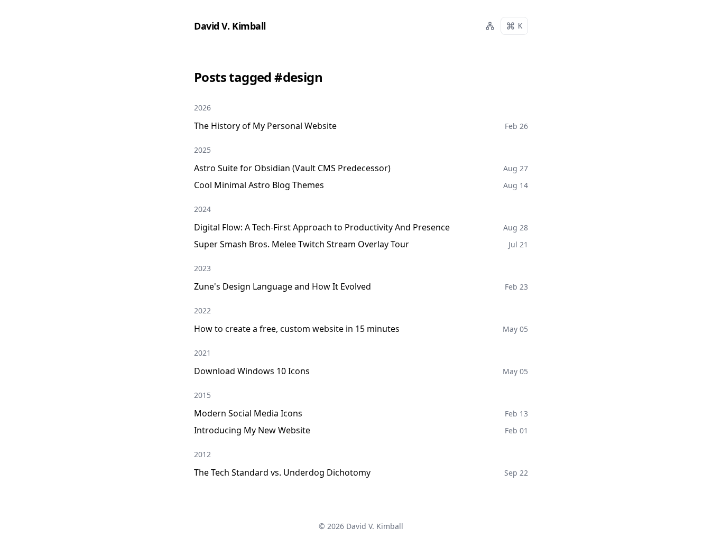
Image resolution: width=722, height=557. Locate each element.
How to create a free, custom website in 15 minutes (297, 329)
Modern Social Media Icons (248, 413)
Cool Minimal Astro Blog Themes (259, 185)
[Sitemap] (490, 25)
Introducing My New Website (252, 430)
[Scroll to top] (697, 532)
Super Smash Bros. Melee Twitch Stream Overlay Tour (301, 244)
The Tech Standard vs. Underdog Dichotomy (282, 472)
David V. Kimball (374, 526)
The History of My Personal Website (265, 126)
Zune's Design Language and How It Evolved (282, 286)
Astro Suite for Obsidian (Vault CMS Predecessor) (292, 168)
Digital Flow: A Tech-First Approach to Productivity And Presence (322, 227)
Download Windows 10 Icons (252, 371)
